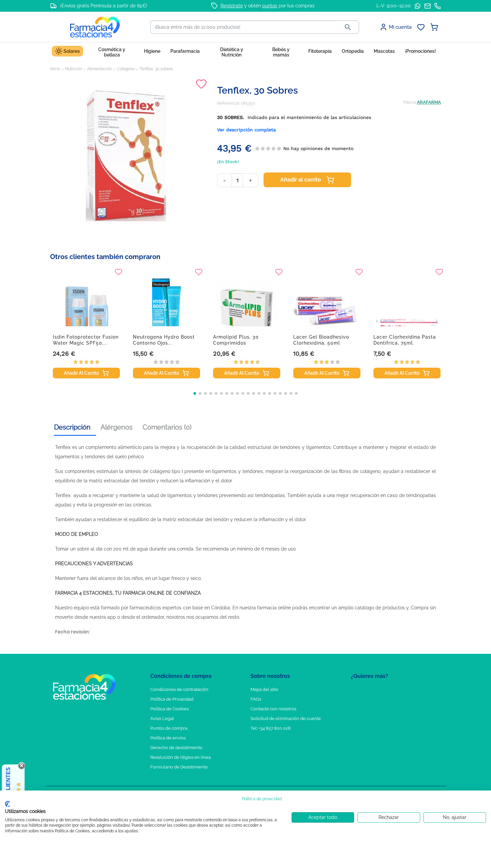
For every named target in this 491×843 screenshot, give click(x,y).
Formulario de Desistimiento (179, 766)
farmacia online (274, 607)
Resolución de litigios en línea (180, 757)
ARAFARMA (429, 102)
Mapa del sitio (264, 689)
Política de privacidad (262, 799)
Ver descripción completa (246, 129)
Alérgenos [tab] (117, 427)
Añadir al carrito (300, 179)
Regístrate (231, 5)
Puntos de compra (168, 728)
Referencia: (228, 103)
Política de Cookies (169, 708)
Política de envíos (168, 737)
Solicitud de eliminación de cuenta (286, 718)
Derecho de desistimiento (176, 747)
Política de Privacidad (171, 699)
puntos (269, 5)
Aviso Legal (162, 718)
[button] (194, 393)
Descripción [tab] (72, 427)
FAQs (256, 699)
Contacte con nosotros (273, 708)
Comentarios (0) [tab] (167, 427)
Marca (409, 102)
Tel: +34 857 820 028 (271, 728)
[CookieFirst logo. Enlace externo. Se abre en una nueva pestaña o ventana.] (7, 804)
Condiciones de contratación (179, 689)
